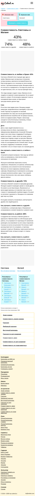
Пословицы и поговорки (8, 477)
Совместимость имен (10, 338)
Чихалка (3, 458)
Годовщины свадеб (7, 369)
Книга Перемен (5, 454)
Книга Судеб (4, 452)
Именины (4, 385)
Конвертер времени (7, 445)
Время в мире (5, 441)
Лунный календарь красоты (6, 424)
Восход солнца (5, 439)
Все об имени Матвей (24, 271)
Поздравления (5, 376)
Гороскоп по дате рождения (12, 334)
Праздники (4, 374)
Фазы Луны (4, 427)
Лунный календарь (6, 418)
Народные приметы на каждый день (8, 472)
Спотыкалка (4, 467)
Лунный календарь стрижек (6, 421)
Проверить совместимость (18, 23)
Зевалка (3, 465)
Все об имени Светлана (8, 271)
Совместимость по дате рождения (14, 341)
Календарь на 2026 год (8, 359)
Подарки (3, 484)
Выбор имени (5, 383)
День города (4, 378)
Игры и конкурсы (6, 482)
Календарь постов (6, 367)
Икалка (3, 462)
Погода (3, 436)
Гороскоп (6, 322)
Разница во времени (7, 443)
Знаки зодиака (7, 315)
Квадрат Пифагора (6, 456)
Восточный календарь (10, 330)
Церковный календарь (7, 364)
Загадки (3, 479)
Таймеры (3, 447)
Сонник (3, 489)
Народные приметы (7, 475)
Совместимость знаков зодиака (13, 319)
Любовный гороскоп (10, 326)
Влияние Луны (5, 429)
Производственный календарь (7, 362)
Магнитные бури (6, 434)
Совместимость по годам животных (15, 345)
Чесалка (3, 460)
